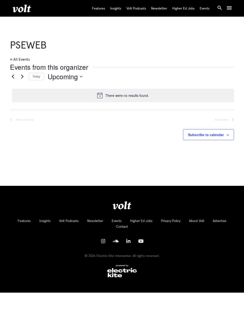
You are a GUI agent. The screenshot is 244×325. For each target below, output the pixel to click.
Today (36, 76)
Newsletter (159, 8)
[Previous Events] (13, 76)
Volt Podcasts (136, 8)
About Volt (196, 221)
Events (204, 8)
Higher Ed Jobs (183, 8)
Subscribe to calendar (206, 134)
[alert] (123, 95)
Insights (115, 8)
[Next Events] (22, 76)
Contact (122, 226)
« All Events (20, 59)
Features (98, 8)
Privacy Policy (170, 221)
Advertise (219, 221)
